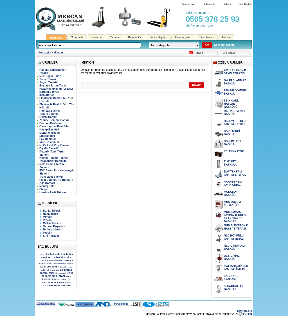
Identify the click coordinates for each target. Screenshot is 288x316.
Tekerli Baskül (48, 113)
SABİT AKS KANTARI (231, 277)
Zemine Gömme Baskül (54, 120)
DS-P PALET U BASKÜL (233, 143)
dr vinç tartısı (65, 254)
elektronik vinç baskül (54, 282)
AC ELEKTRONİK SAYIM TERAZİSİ (235, 72)
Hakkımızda (50, 213)
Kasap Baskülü (49, 129)
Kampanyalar (188, 4)
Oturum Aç (77, 37)
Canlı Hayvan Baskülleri (54, 126)
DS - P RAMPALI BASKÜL (234, 112)
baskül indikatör (60, 264)
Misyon (58, 52)
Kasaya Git (135, 37)
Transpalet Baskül (51, 176)
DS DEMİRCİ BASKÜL (232, 133)
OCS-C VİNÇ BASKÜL (232, 257)
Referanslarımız (53, 229)
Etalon (43, 189)
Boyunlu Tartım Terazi (53, 85)
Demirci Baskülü (50, 123)
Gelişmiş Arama (224, 44)
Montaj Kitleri (47, 186)
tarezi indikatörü (48, 254)
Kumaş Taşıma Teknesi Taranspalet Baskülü (54, 159)
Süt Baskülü (47, 135)
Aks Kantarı (47, 183)
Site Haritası (245, 4)
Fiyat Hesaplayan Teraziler (56, 88)
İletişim (227, 4)
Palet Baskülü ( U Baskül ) (56, 179)
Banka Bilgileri (158, 37)
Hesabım (96, 37)
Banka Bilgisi (51, 210)
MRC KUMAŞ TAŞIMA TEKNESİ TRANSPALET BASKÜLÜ (235, 216)
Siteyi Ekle (209, 4)
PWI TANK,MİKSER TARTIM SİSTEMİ (236, 267)
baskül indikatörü (56, 261)
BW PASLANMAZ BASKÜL (235, 82)
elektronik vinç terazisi (50, 270)
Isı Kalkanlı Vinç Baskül (54, 145)
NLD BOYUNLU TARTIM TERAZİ (234, 237)
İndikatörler (46, 95)
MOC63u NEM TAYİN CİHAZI (233, 183)
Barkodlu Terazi (49, 91)
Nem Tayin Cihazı (50, 76)
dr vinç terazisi (51, 267)
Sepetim (115, 37)
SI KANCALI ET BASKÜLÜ (233, 288)
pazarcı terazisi (62, 279)
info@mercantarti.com (200, 25)
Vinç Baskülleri (49, 142)
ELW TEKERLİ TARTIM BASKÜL (235, 173)
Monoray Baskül (49, 132)
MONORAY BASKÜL (231, 193)
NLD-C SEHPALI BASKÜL (234, 247)
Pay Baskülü (47, 139)
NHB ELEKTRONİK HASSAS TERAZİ (236, 227)
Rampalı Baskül (49, 110)
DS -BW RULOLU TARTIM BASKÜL (235, 122)
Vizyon (47, 220)
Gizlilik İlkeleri (52, 223)
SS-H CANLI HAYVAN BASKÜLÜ (231, 103)
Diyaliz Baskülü (49, 148)
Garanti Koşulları (54, 226)
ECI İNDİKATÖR (234, 151)
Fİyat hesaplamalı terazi (57, 274)
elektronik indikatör (60, 285)
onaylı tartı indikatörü (52, 257)
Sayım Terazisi (48, 82)
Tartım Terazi (47, 79)
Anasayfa (56, 37)
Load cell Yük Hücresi (53, 192)
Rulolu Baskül (48, 117)
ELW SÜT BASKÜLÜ (230, 163)
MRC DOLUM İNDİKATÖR (232, 203)
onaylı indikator (62, 273)
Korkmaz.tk (244, 310)
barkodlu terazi (66, 267)
